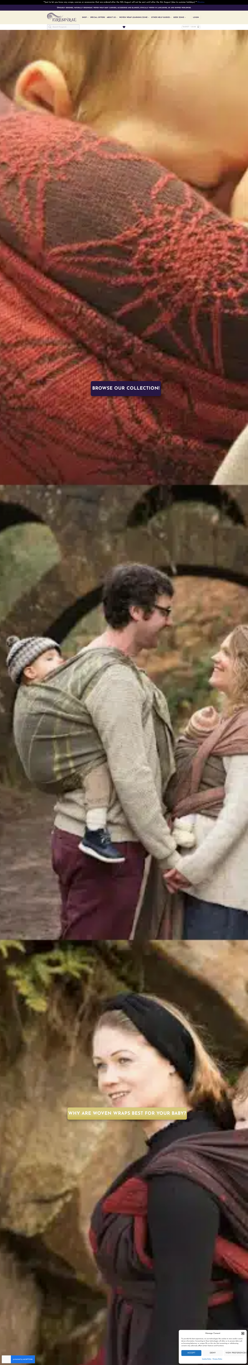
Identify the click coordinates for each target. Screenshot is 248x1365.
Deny (213, 1353)
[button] (243, 1333)
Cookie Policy (206, 1359)
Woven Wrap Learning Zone (133, 17)
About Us (111, 17)
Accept (191, 1353)
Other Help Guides (160, 17)
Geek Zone (178, 17)
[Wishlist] (124, 27)
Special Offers (97, 17)
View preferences (235, 1353)
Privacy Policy (217, 1359)
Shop (84, 17)
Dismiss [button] (200, 2)
